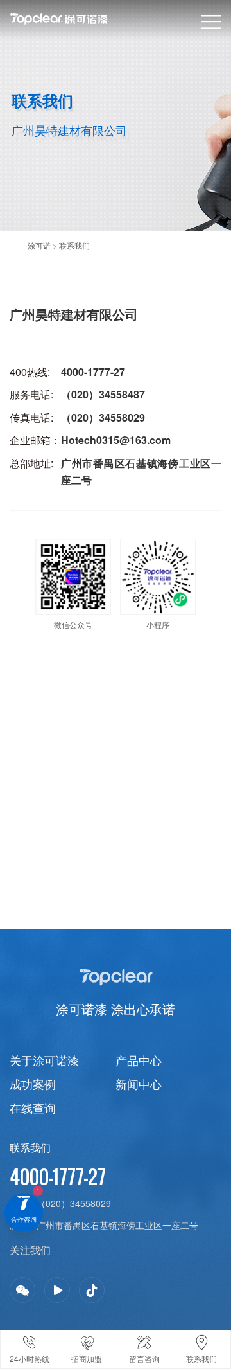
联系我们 (74, 245)
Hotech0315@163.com (116, 440)
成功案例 (33, 1083)
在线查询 (33, 1107)
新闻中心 (139, 1083)
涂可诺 (39, 245)
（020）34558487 (103, 394)
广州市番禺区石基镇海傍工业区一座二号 (117, 1225)
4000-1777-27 (93, 371)
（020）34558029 (103, 417)
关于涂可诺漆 (44, 1059)
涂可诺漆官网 (79, 19)
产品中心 (139, 1059)
